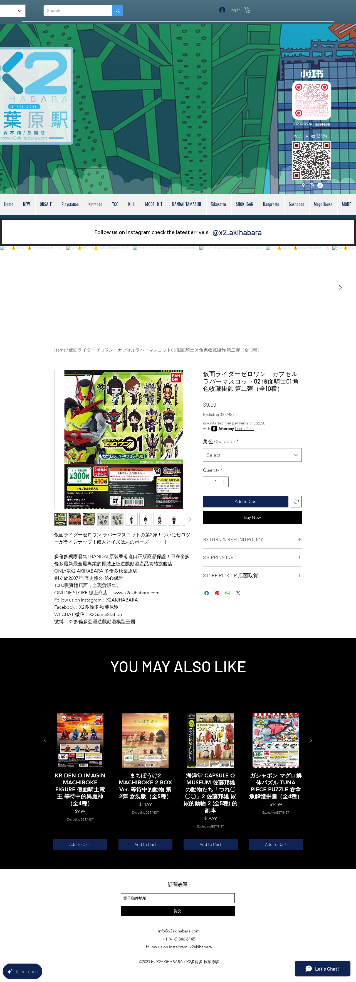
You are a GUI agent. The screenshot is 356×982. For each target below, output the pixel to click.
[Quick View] (80, 740)
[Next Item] (340, 288)
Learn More (244, 428)
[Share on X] (238, 593)
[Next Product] (311, 740)
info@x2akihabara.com (179, 931)
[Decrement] (207, 482)
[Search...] (117, 10)
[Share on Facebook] (206, 593)
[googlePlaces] (303, 185)
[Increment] (224, 482)
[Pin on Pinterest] (217, 593)
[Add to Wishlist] (296, 501)
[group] (178, 781)
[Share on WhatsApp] (227, 593)
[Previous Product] (45, 740)
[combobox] (252, 455)
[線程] (320, 185)
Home (60, 349)
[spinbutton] (216, 482)
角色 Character (220, 441)
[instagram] (312, 185)
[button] (247, 10)
